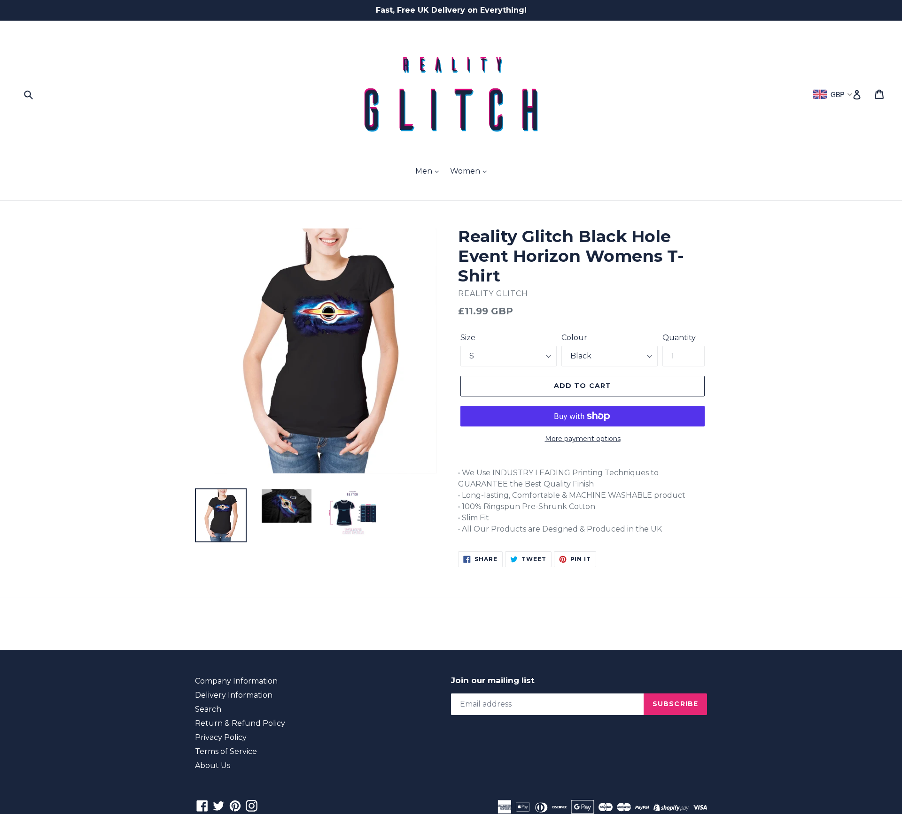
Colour (574, 337)
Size (467, 337)
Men (424, 171)
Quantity (679, 337)
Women (466, 171)
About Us (212, 765)
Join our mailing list (493, 680)
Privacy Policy (221, 737)
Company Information (236, 681)
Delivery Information (233, 695)
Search (208, 709)
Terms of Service (226, 751)
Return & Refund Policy (240, 723)
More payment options (583, 438)
